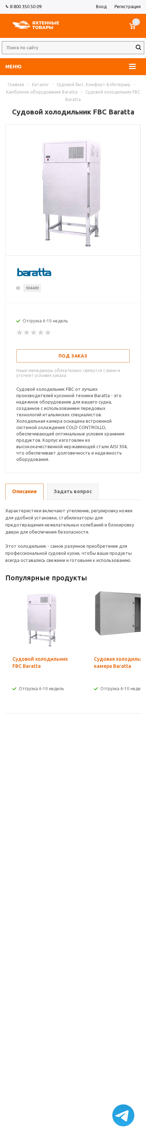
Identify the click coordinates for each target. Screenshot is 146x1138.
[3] (34, 332)
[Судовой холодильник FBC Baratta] (73, 249)
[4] (41, 332)
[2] (26, 332)
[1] (19, 332)
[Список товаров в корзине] (136, 29)
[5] (48, 332)
